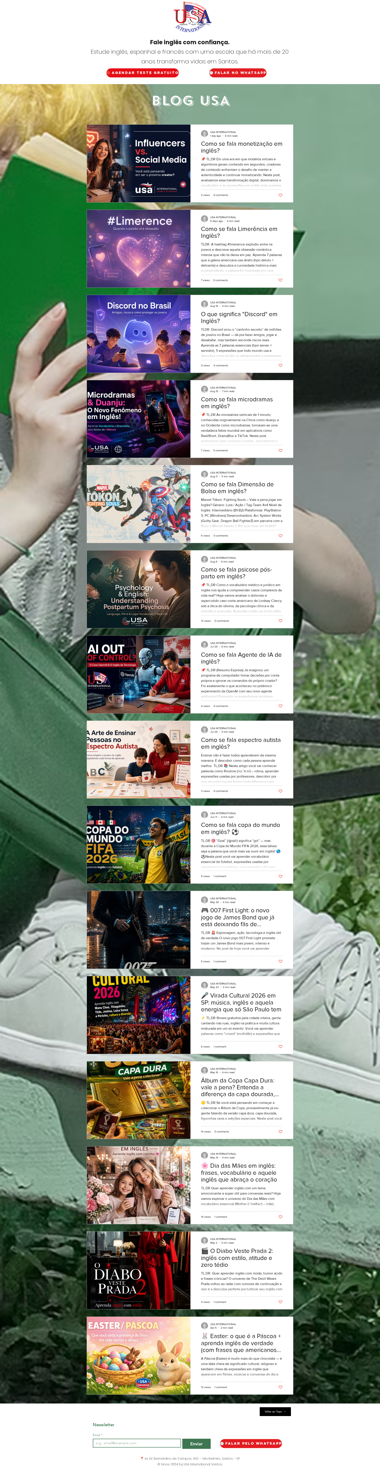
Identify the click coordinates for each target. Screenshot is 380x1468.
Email (97, 1435)
